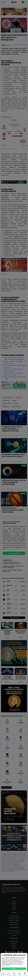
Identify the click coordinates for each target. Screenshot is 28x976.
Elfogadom (14, 968)
